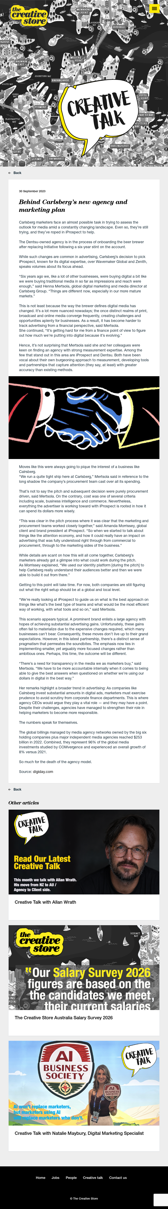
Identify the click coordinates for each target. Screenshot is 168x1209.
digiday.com (43, 771)
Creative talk (93, 1178)
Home (40, 1178)
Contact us (118, 1178)
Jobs (55, 1178)
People (71, 1178)
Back (17, 173)
